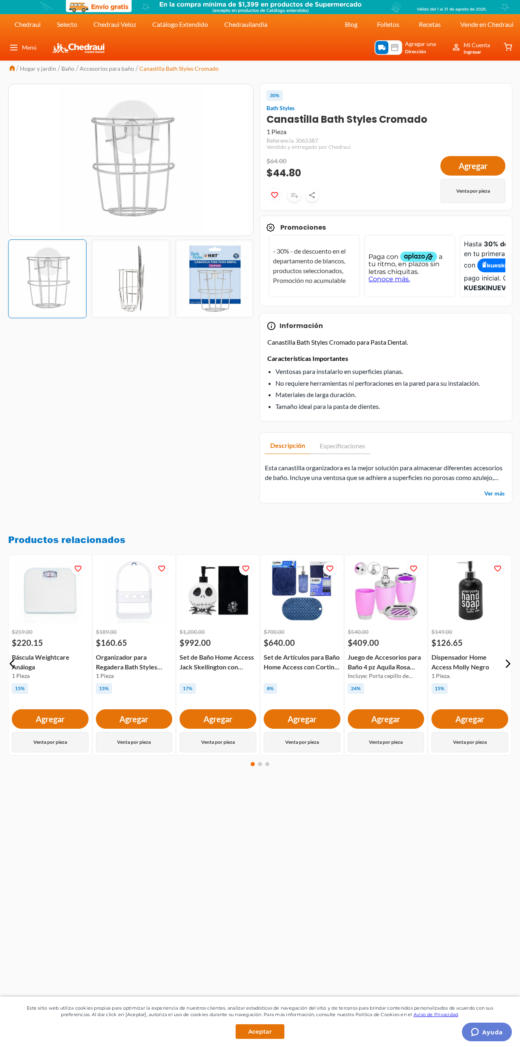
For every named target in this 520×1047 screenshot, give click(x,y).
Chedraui (28, 24)
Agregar (473, 166)
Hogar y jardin (38, 68)
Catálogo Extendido (180, 24)
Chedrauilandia (245, 24)
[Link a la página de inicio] (12, 69)
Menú (29, 47)
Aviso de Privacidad (436, 1014)
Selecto (67, 24)
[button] (12, 664)
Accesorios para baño (107, 68)
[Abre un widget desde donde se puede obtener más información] (487, 1033)
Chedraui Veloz (114, 24)
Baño (67, 68)
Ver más (494, 493)
